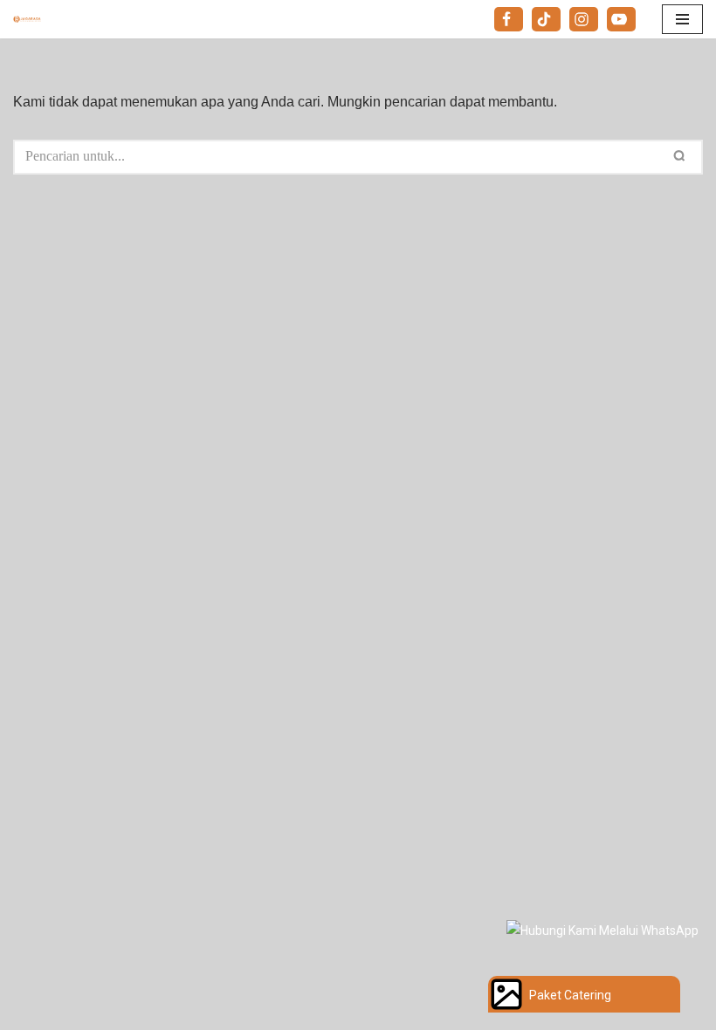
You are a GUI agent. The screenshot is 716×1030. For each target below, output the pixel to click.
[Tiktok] (546, 19)
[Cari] (683, 157)
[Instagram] (583, 19)
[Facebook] (508, 19)
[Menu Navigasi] (682, 19)
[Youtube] (621, 19)
